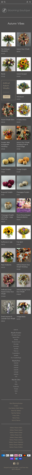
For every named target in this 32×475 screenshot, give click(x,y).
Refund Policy (16, 418)
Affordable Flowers (16, 335)
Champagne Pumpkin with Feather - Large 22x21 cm (7, 217)
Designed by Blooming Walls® (11, 467)
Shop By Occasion (16, 333)
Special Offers (16, 337)
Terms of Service (16, 420)
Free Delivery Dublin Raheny (16, 408)
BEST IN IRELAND (16, 469)
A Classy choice (21, 120)
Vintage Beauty (21, 317)
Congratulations (16, 353)
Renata (3, 74)
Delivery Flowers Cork (16, 435)
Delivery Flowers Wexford (16, 445)
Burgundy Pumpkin (6, 192)
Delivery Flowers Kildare (16, 437)
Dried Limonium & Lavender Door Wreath (8, 318)
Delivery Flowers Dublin (16, 428)
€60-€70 (16, 370)
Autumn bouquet (22, 74)
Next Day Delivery (16, 413)
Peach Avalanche (6, 265)
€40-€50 (16, 365)
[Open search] (4, 2)
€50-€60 (16, 367)
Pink (16, 382)
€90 (16, 376)
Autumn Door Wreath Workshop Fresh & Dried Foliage (23, 144)
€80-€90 (16, 374)
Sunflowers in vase (6, 242)
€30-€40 (16, 363)
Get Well (16, 348)
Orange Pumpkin (22, 169)
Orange (16, 389)
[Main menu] (2, 2)
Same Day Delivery (16, 410)
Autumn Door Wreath (23, 49)
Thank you (16, 351)
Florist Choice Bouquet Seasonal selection (23, 216)
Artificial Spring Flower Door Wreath (23, 291)
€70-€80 (16, 372)
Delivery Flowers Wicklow (16, 447)
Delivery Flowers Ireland (16, 430)
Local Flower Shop (23, 467)
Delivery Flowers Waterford (16, 442)
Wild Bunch (20, 97)
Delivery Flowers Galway (16, 432)
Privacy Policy (16, 415)
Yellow (16, 391)
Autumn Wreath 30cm (7, 120)
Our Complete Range (16, 357)
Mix (16, 393)
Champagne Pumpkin (23, 192)
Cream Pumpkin (6, 169)
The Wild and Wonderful (5, 50)
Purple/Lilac (16, 386)
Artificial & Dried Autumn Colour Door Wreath (7, 292)
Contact (16, 406)
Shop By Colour (16, 380)
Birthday (16, 339)
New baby (16, 344)
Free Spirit (20, 242)
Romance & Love (16, 342)
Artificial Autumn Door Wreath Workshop (23, 266)
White (16, 384)
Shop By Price (16, 361)
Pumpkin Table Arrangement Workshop (5, 144)
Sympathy (16, 355)
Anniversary (16, 346)
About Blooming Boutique (16, 403)
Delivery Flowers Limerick (16, 440)
